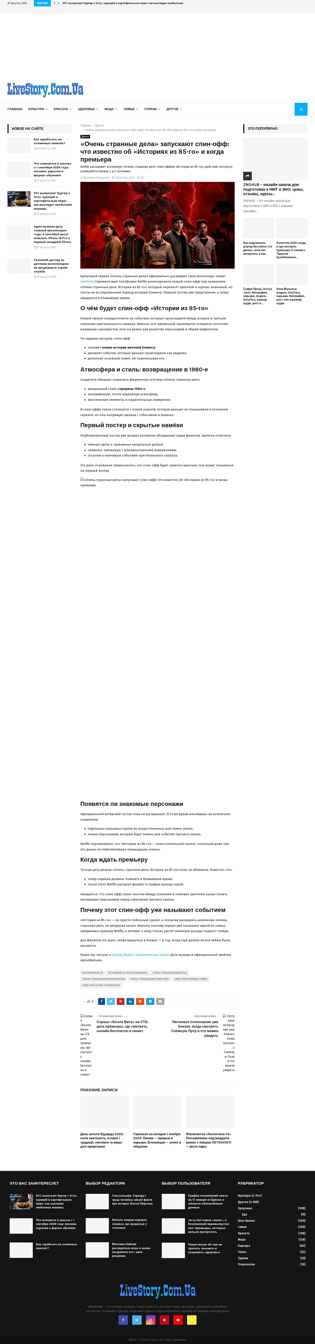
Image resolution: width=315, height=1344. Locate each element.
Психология (246, 1264)
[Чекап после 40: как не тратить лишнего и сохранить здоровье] (173, 1250)
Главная (15, 109)
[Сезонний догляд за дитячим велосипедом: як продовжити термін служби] (19, 266)
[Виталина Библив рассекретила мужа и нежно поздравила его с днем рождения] (97, 1250)
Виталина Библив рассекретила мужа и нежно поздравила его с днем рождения (131, 1250)
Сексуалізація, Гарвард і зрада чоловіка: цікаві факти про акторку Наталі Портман (132, 1199)
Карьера (244, 1246)
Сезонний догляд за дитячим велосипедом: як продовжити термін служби (51, 266)
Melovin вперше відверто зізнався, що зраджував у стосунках (129, 1223)
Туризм (150, 109)
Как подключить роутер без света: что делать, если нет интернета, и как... (257, 248)
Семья (129, 109)
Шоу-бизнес (246, 1221)
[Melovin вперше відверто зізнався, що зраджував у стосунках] (97, 1225)
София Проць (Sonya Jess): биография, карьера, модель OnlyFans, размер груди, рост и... (257, 296)
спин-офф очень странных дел (101, 985)
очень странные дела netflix (170, 973)
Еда (244, 1214)
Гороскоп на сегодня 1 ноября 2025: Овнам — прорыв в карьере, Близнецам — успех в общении (157, 1140)
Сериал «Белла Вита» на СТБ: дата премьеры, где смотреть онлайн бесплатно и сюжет (123, 1026)
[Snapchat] (191, 1320)
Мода (109, 109)
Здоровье (86, 109)
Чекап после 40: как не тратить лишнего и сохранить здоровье (205, 1248)
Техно (242, 1252)
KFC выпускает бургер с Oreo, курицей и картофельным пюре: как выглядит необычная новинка (129, 3)
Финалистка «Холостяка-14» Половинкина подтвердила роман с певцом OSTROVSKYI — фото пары (208, 1140)
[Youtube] (178, 1320)
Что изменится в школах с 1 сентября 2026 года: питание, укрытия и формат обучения (52, 169)
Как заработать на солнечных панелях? (49, 141)
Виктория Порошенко (97, 177)
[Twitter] (137, 1320)
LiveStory (86, 281)
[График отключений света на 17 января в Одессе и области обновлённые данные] (173, 1201)
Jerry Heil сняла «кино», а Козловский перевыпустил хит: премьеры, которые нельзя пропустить (208, 1226)
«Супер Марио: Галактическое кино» (140, 955)
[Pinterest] (164, 1320)
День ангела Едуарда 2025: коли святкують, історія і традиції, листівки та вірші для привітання (102, 1140)
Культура (36, 109)
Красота (61, 109)
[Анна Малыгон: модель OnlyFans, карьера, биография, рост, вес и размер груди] (292, 274)
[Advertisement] (157, 45)
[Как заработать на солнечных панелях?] (19, 145)
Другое (172, 109)
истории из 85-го (92, 973)
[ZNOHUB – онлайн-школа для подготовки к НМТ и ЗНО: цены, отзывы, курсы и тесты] (275, 159)
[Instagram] (150, 1320)
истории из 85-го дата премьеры (127, 973)
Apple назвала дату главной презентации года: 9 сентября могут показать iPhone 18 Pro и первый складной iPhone (52, 234)
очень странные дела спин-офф (149, 979)
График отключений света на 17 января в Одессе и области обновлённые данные (208, 1201)
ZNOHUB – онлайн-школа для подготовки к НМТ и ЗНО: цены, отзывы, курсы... (273, 189)
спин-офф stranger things (190, 979)
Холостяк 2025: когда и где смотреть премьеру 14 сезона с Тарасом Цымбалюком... (291, 250)
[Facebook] (123, 1320)
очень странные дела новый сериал (103, 979)
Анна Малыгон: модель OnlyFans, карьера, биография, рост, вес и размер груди (290, 296)
